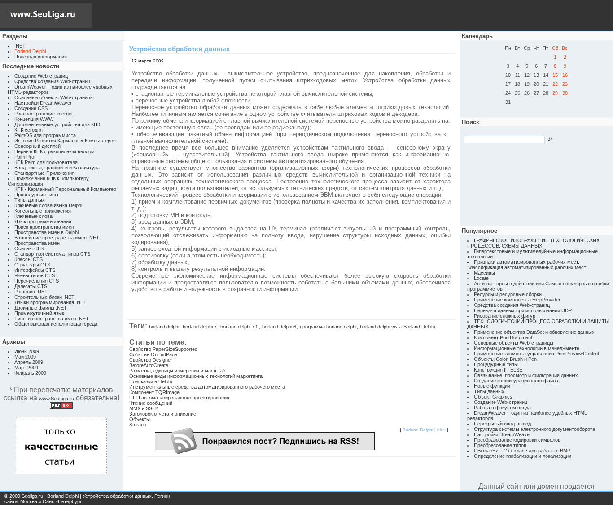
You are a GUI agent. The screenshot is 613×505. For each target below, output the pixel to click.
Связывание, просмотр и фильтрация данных (526, 375)
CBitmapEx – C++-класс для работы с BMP (522, 450)
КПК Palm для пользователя (46, 162)
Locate (481, 278)
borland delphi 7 (200, 326)
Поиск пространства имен (44, 227)
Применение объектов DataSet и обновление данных (534, 332)
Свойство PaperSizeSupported (163, 349)
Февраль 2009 (30, 373)
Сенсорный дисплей (37, 146)
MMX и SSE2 (143, 408)
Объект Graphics (493, 396)
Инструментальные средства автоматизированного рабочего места (207, 387)
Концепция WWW (33, 119)
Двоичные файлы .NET (40, 307)
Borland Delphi (419, 326)
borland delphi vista (381, 326)
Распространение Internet (43, 113)
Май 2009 (25, 356)
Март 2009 (26, 367)
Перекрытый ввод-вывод (502, 423)
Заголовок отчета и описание (162, 413)
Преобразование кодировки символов (517, 440)
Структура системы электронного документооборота (534, 429)
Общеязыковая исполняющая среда (55, 324)
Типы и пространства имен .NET (51, 318)
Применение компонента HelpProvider (517, 299)
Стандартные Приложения (44, 173)
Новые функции (492, 386)
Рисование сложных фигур (504, 316)
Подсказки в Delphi (150, 381)
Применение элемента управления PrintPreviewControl (536, 353)
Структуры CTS (32, 264)
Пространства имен (37, 243)
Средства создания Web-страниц (52, 81)
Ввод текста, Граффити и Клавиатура (57, 167)
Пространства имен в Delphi (46, 232)
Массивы (484, 272)
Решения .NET (31, 291)
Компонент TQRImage (154, 392)
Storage (137, 424)
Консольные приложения (42, 210)
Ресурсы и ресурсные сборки (508, 294)
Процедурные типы (36, 194)
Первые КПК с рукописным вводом (54, 151)
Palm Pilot (24, 156)
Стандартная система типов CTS (52, 254)
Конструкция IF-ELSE (498, 369)
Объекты (139, 419)
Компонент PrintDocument (503, 337)
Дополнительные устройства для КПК (57, 124)
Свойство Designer (150, 360)
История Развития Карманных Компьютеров (65, 140)
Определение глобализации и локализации (522, 456)
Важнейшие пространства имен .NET (56, 237)
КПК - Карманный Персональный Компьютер (65, 189)
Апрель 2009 (28, 362)
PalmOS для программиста (45, 135)
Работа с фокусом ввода (502, 407)
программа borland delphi (328, 326)
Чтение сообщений (150, 403)
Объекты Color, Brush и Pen (505, 359)
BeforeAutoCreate (148, 365)
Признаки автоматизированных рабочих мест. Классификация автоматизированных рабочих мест (526, 264)
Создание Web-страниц (41, 76)
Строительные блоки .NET (44, 297)
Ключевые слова (33, 216)
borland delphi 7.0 (239, 326)
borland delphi (164, 326)
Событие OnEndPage (153, 354)
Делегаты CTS (30, 286)
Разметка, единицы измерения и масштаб (177, 370)
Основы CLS (29, 248)
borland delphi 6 (279, 326)
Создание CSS (31, 108)
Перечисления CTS (36, 281)
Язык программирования (42, 221)
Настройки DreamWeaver (43, 103)
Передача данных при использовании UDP (523, 310)
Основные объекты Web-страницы (54, 97)
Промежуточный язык (39, 313)
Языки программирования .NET (50, 302)
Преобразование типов (500, 445)
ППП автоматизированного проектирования (179, 397)
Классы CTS (28, 259)
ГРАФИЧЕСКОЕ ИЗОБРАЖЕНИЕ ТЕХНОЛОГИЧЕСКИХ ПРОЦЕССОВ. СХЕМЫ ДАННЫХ (533, 243)
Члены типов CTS (34, 275)
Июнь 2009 (26, 351)
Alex (441, 429)
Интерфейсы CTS (34, 270)
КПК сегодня (28, 130)
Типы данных (29, 200)
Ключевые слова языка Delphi (48, 205)
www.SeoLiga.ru (56, 398)
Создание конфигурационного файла (516, 380)
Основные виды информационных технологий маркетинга (196, 376)
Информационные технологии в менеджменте (526, 348)
